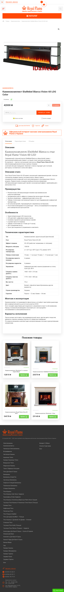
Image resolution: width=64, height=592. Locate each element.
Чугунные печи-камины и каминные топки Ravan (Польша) (20, 502)
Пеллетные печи (8, 511)
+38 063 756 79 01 (10, 576)
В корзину (56, 105)
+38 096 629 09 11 (10, 574)
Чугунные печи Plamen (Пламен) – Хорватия (16, 528)
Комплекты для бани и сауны (12, 536)
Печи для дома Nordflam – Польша (13, 517)
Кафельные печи (8, 508)
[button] (58, 29)
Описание (8, 141)
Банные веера (7, 542)
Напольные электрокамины (11, 448)
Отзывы (31, 141)
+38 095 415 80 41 (9, 572)
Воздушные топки (8, 463)
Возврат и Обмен (44, 443)
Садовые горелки (8, 559)
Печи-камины (7, 491)
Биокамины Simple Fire (9, 477)
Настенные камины (9, 454)
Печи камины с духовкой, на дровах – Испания (17, 519)
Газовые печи (7, 505)
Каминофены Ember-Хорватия (11, 497)
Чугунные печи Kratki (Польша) (12, 525)
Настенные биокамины (10, 480)
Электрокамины (8, 443)
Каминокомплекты (7, 88)
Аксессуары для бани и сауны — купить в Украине (18, 531)
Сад (4, 545)
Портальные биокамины (10, 485)
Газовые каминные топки (10, 460)
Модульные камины (9, 465)
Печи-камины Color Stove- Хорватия (13, 494)
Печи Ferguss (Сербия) (9, 514)
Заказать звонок (12, 2)
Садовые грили (7, 556)
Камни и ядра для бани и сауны (12, 539)
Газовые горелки (8, 554)
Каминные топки (8, 457)
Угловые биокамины (9, 488)
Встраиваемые (7, 451)
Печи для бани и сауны (10, 471)
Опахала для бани (8, 534)
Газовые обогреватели (9, 551)
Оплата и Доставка (45, 446)
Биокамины (6, 474)
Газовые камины (8, 548)
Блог (4, 562)
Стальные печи (7, 522)
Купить (23, 375)
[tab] (8, 142)
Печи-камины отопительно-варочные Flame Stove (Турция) (20, 500)
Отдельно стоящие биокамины (12, 482)
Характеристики (20, 141)
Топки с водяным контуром (11, 468)
